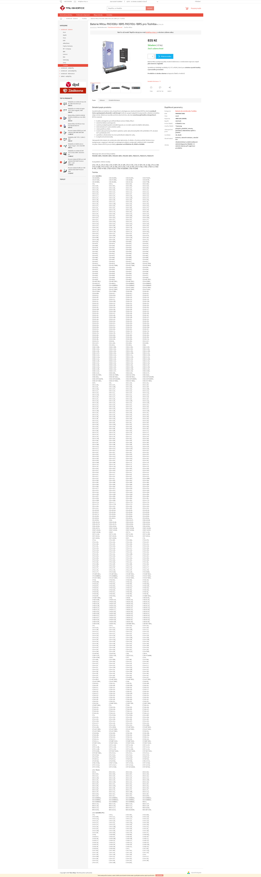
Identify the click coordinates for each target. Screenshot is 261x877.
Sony (64, 63)
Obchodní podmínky (116, 2)
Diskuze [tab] (102, 100)
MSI (64, 57)
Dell (64, 41)
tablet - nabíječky (66, 76)
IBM (64, 52)
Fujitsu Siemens (68, 46)
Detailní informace (153, 81)
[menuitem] (66, 15)
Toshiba (65, 65)
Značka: (128, 27)
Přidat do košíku (166, 56)
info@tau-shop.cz (151, 32)
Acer (64, 32)
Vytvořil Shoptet (196, 873)
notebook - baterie (67, 30)
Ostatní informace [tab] (114, 100)
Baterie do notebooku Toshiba (185, 111)
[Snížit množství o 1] (155, 57)
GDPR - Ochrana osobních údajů (137, 2)
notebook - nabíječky (67, 68)
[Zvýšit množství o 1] (155, 55)
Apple (65, 35)
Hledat (149, 8)
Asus (64, 38)
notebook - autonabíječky (69, 71)
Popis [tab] (94, 100)
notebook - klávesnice (68, 74)
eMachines (66, 43)
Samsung (66, 60)
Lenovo (65, 54)
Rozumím (159, 875)
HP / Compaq (67, 49)
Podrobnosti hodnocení (115, 27)
